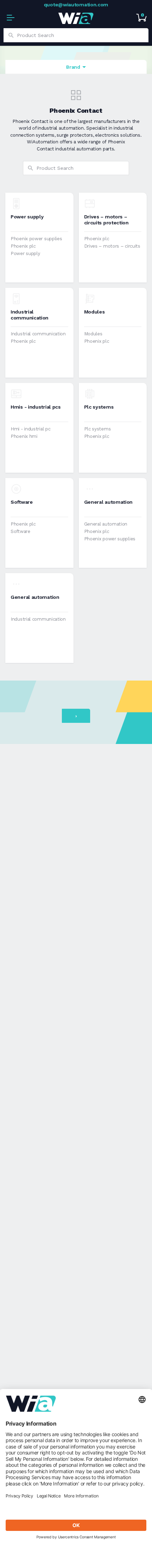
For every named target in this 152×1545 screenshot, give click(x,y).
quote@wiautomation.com (76, 4)
